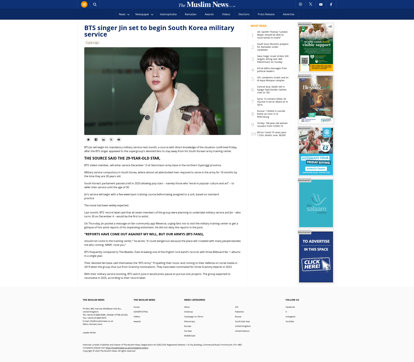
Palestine (239, 311)
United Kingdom (243, 326)
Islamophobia (168, 14)
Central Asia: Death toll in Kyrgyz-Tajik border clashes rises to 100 (272, 89)
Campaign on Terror (193, 316)
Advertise (288, 14)
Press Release (266, 14)
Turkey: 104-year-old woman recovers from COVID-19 (272, 125)
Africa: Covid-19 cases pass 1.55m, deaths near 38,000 (271, 134)
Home (137, 307)
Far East (188, 331)
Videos (226, 14)
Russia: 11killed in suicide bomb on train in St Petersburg (271, 113)
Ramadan (190, 14)
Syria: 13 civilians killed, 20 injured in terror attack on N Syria (272, 101)
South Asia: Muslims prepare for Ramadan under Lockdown (273, 46)
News (122, 14)
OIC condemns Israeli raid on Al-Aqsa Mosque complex (273, 79)
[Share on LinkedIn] (103, 139)
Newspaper (142, 14)
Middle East (189, 335)
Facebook (290, 307)
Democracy (189, 321)
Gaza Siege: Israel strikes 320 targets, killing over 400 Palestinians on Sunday (273, 59)
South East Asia (242, 321)
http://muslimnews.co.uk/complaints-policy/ (127, 347)
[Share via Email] (119, 139)
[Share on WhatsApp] (88, 139)
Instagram (290, 316)
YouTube (290, 321)
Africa (187, 307)
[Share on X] (111, 139)
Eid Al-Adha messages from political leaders (272, 70)
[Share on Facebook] (96, 139)
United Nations (242, 331)
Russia (238, 316)
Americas (188, 311)
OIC (237, 307)
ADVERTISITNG (141, 311)
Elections (244, 14)
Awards (209, 14)
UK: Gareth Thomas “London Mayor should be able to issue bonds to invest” (272, 34)
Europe (187, 326)
